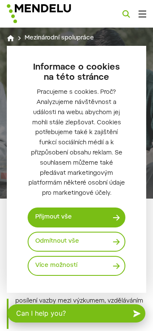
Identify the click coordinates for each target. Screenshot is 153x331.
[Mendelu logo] (49, 13)
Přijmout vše (53, 217)
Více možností (56, 266)
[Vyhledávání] (126, 14)
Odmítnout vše (57, 241)
